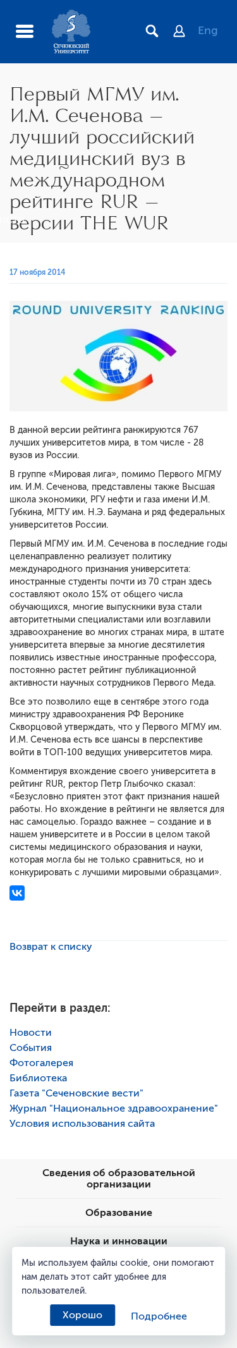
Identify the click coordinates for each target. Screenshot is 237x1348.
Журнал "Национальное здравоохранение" (113, 1108)
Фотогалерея (41, 1063)
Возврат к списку (50, 946)
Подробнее (159, 1316)
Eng (208, 30)
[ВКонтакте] (17, 893)
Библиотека (38, 1078)
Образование (118, 1212)
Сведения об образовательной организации (118, 1178)
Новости (30, 1032)
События (30, 1048)
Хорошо (82, 1315)
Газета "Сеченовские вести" (76, 1093)
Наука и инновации (118, 1241)
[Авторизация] (185, 32)
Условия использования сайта (82, 1123)
